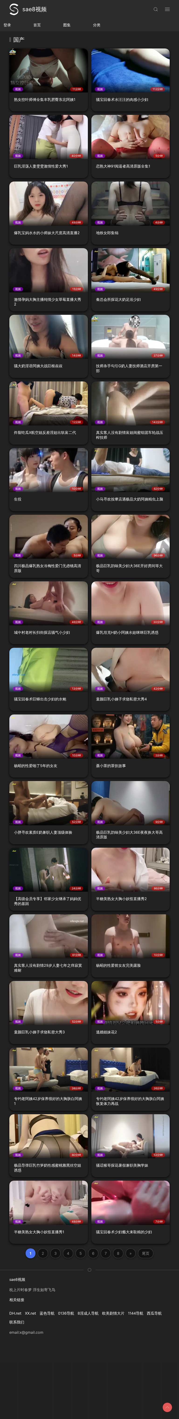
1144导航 (135, 1313)
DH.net (15, 1313)
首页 (37, 25)
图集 (67, 25)
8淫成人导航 (88, 1313)
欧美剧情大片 (113, 1313)
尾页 (145, 1253)
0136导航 (66, 1313)
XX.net (30, 1313)
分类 (96, 25)
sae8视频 (34, 9)
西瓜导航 (154, 1313)
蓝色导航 (47, 1313)
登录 (7, 25)
